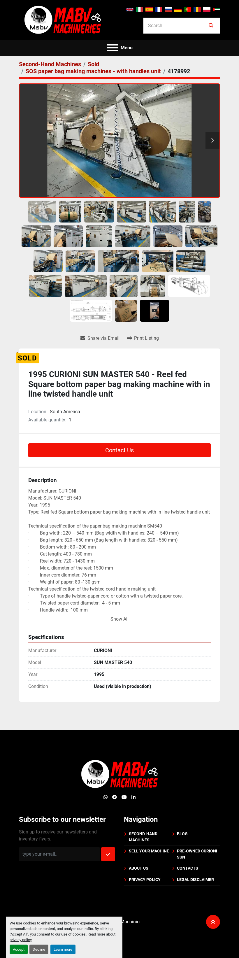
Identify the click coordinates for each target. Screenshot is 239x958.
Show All (119, 619)
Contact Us (119, 450)
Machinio (130, 921)
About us (138, 868)
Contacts (187, 868)
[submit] (211, 25)
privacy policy (20, 940)
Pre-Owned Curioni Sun (197, 854)
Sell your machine (149, 851)
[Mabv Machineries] (119, 773)
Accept (18, 949)
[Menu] (112, 47)
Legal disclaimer (195, 879)
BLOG (182, 833)
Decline (39, 949)
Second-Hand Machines (143, 836)
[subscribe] (108, 854)
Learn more (63, 949)
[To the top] (213, 922)
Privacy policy (145, 879)
